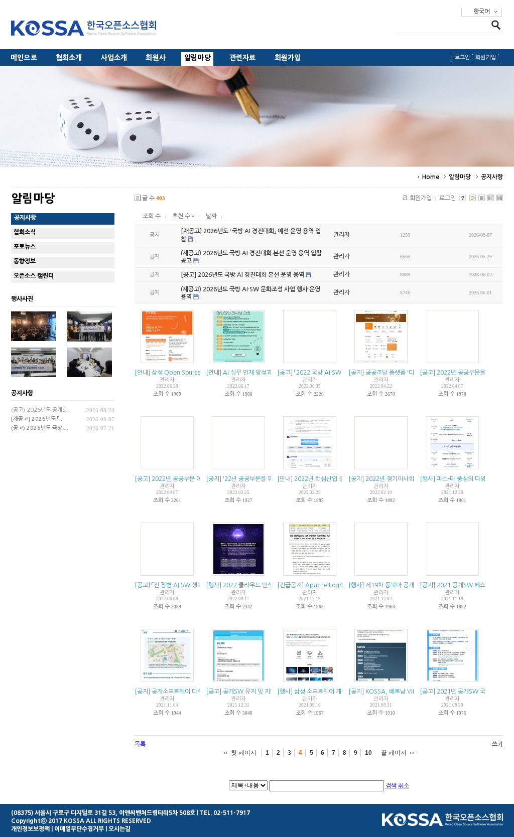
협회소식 (25, 232)
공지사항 (492, 177)
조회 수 (152, 216)
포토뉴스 (25, 247)
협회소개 (69, 57)
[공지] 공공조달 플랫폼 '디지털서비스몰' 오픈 (404, 373)
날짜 (211, 216)
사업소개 (114, 57)
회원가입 (288, 57)
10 (368, 752)
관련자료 (242, 57)
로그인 (462, 57)
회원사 (156, 57)
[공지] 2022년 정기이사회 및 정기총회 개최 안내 (409, 479)
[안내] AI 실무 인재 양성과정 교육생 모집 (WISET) (269, 373)
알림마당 (197, 57)
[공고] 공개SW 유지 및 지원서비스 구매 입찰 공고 (268, 692)
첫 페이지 (243, 752)
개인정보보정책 (30, 829)
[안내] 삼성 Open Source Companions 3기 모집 (198, 373)
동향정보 (25, 261)
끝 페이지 (394, 752)
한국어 (481, 12)
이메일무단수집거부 (79, 829)
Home (430, 177)
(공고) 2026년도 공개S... (40, 410)
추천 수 (182, 216)
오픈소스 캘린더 (34, 276)
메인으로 (24, 57)
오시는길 (119, 829)
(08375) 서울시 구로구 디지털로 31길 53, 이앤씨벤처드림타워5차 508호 (103, 813)
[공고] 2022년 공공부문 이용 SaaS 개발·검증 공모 (198, 479)
